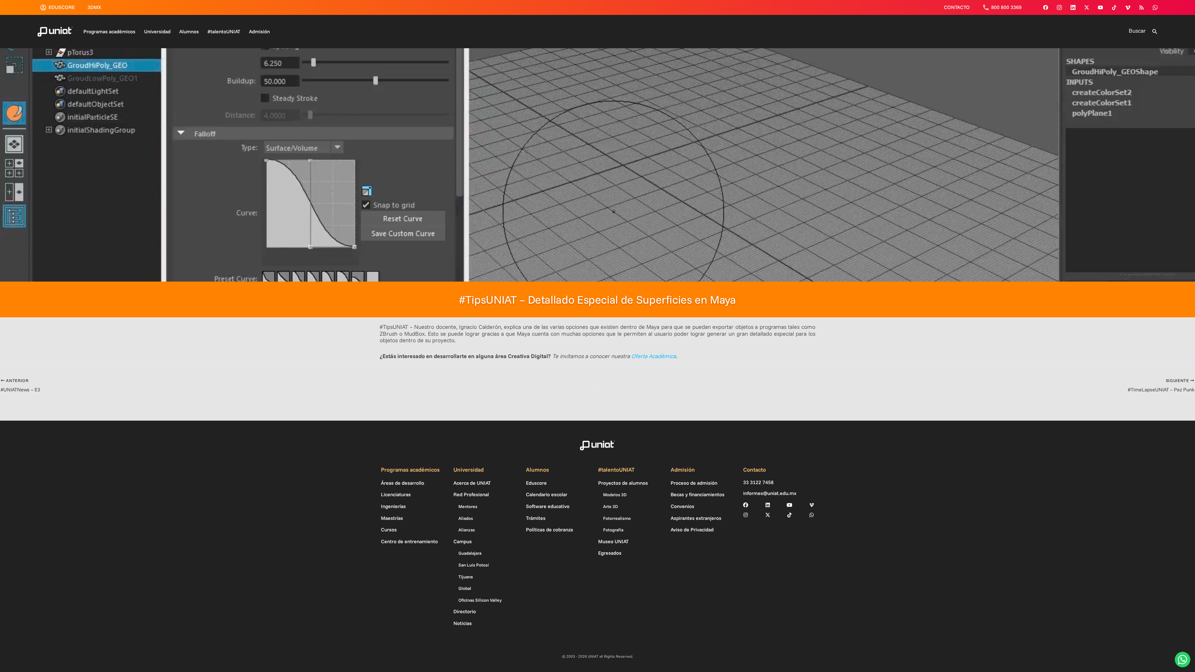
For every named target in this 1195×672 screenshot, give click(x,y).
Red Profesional (471, 494)
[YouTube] (1100, 7)
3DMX (94, 7)
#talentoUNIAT (224, 31)
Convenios (682, 506)
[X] (767, 514)
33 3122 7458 (758, 482)
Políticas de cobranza (549, 529)
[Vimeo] (1127, 7)
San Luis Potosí (473, 565)
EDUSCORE (62, 7)
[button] (1155, 32)
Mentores (467, 506)
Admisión (259, 31)
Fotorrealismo (617, 518)
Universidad (157, 31)
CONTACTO (957, 7)
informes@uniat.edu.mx (769, 493)
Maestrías (392, 518)
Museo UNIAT (613, 541)
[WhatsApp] (1155, 7)
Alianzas (466, 530)
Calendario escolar (546, 494)
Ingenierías (393, 506)
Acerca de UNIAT (472, 483)
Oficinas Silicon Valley (480, 600)
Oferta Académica (653, 356)
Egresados (609, 553)
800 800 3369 (1006, 7)
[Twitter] (1086, 7)
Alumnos (189, 31)
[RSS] (1141, 7)
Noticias (462, 623)
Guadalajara (469, 553)
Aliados (465, 518)
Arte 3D (610, 506)
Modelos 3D (615, 494)
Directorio (464, 611)
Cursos (389, 529)
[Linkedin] (1073, 7)
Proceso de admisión (694, 483)
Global (464, 588)
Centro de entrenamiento (409, 541)
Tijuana (465, 577)
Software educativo (547, 506)
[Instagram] (1059, 7)
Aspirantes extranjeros (696, 518)
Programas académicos (109, 31)
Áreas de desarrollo (402, 483)
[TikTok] (1114, 7)
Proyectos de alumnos (623, 483)
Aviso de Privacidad (692, 529)
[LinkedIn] (767, 504)
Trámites (536, 518)
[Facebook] (1045, 7)
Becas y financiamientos (697, 494)
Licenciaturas (396, 494)
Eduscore (536, 483)
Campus (462, 541)
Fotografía (613, 530)
